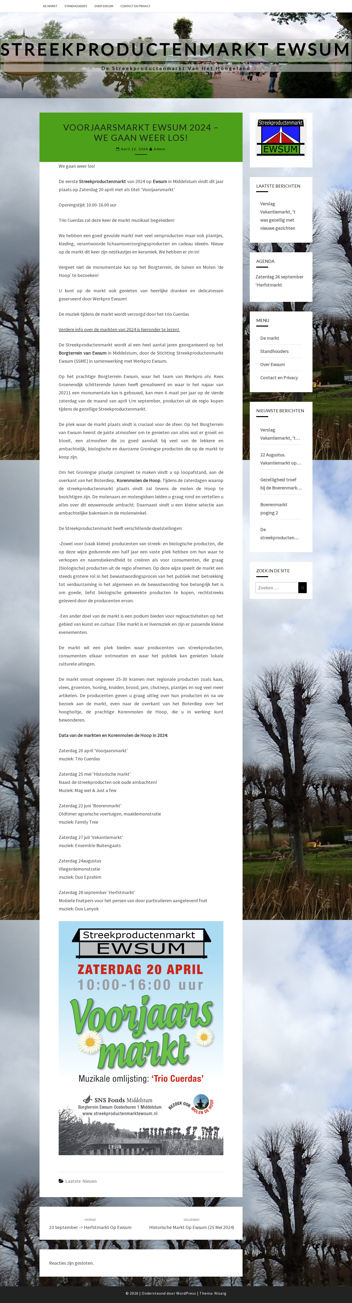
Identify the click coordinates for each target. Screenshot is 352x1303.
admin (160, 149)
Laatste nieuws (81, 1181)
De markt (50, 6)
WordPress (186, 1293)
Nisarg (220, 1293)
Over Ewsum (103, 6)
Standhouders (75, 6)
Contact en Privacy (135, 6)
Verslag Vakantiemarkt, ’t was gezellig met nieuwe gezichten (277, 434)
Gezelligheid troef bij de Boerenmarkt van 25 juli (279, 484)
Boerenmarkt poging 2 (273, 508)
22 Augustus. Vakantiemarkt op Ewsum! (278, 459)
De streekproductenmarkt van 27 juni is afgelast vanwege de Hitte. (281, 534)
